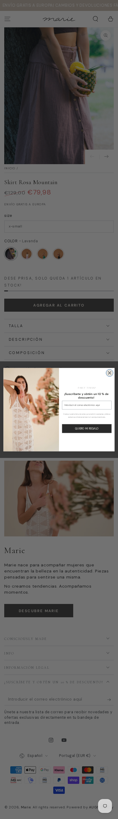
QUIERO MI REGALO (86, 428)
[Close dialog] (109, 372)
